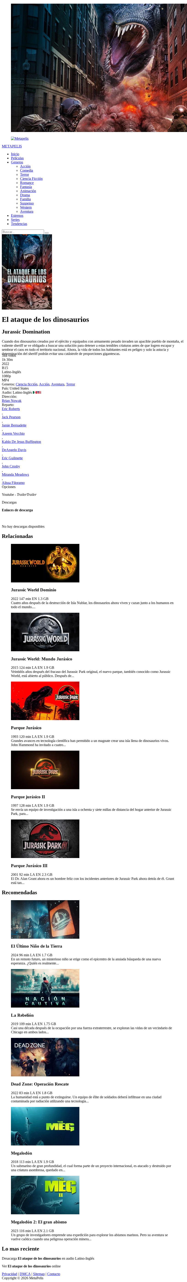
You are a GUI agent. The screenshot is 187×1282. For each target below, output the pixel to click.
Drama (25, 195)
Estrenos (17, 215)
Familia (25, 199)
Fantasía (26, 187)
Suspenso (27, 203)
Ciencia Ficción (31, 179)
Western (26, 207)
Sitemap (39, 1274)
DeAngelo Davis (14, 450)
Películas (17, 158)
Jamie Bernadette (14, 425)
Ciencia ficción (26, 384)
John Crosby (11, 466)
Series (15, 220)
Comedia (26, 170)
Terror (24, 174)
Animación (28, 191)
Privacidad (9, 1274)
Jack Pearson (11, 417)
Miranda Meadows (15, 474)
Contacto (53, 1274)
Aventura (26, 211)
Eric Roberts (11, 409)
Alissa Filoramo (13, 483)
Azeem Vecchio (13, 433)
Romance (27, 183)
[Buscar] (47, 233)
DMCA (25, 1274)
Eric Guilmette (12, 458)
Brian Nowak (11, 401)
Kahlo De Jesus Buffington (21, 442)
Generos (17, 162)
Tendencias (19, 224)
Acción (25, 166)
